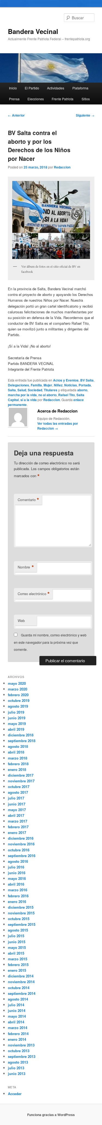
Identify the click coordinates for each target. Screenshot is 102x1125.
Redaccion (62, 167)
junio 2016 (16, 872)
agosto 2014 (18, 999)
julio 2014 (16, 1004)
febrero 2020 (18, 694)
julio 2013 (16, 1067)
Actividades (55, 88)
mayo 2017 (17, 809)
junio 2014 (16, 1010)
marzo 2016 (17, 889)
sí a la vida (28, 399)
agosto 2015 (18, 930)
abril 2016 (16, 884)
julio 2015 (16, 935)
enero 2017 (17, 832)
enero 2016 (17, 901)
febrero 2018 (18, 763)
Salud (21, 390)
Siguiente (85, 115)
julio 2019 (16, 712)
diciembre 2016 (20, 838)
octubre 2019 (18, 700)
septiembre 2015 (21, 924)
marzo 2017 (17, 821)
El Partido (32, 88)
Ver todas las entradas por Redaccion (57, 426)
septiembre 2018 (21, 740)
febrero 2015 (18, 964)
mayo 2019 (17, 723)
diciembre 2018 (20, 735)
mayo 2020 (17, 683)
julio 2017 (16, 798)
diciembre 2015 (20, 907)
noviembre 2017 (21, 780)
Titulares (50, 390)
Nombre (26, 567)
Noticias (70, 385)
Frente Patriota (62, 98)
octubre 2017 (18, 786)
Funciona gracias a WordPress (51, 1114)
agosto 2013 (18, 1062)
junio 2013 (16, 1073)
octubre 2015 (18, 918)
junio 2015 (16, 941)
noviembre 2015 (21, 912)
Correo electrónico (34, 593)
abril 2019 (16, 729)
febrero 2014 (18, 1033)
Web (21, 620)
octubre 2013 (18, 1050)
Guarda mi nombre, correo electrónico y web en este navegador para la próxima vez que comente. (50, 642)
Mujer (48, 385)
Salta (12, 390)
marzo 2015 (17, 958)
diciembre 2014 (20, 976)
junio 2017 (16, 804)
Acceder (14, 1093)
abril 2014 (16, 1021)
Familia (36, 385)
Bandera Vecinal (33, 31)
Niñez (58, 385)
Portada (85, 385)
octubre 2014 (18, 987)
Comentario (28, 499)
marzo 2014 (17, 1027)
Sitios (86, 98)
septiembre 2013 (21, 1056)
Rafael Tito (66, 394)
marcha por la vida (22, 394)
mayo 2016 (17, 878)
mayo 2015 (17, 947)
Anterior (16, 115)
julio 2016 (16, 867)
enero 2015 (17, 970)
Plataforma (80, 88)
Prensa (14, 98)
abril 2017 (16, 815)
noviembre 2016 (21, 843)
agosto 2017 (18, 792)
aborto (82, 390)
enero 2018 (17, 769)
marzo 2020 (17, 689)
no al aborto (47, 394)
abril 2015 (16, 953)
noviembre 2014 (21, 981)
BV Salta (87, 380)
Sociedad (35, 390)
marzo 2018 (17, 758)
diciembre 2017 (20, 775)
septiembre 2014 (21, 993)
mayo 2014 (17, 1016)
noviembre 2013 (21, 1045)
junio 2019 (16, 717)
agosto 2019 (18, 706)
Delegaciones (18, 385)
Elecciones (35, 98)
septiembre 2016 (21, 855)
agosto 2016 (18, 861)
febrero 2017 (18, 826)
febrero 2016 (18, 895)
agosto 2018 (18, 746)
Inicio (13, 88)
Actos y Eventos (66, 380)
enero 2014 (17, 1039)
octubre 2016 (18, 849)
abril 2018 (16, 752)
